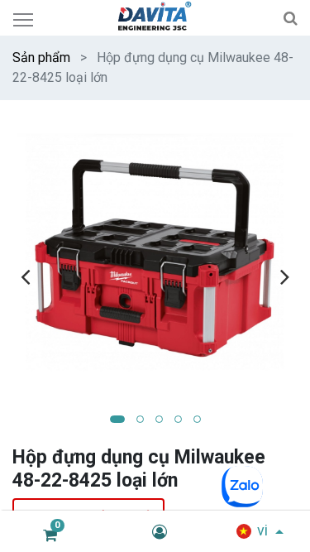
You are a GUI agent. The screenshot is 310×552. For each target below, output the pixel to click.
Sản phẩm (41, 57)
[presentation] (25, 276)
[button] (117, 419)
